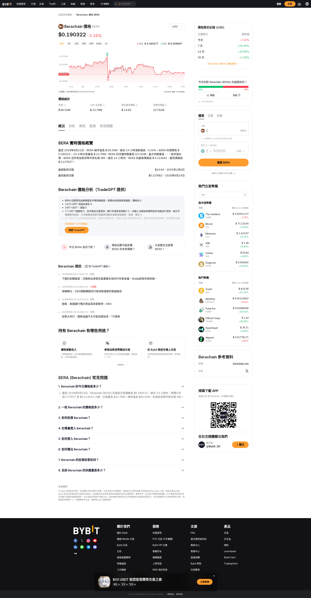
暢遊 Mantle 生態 (125, 539)
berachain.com (241, 363)
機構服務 (157, 557)
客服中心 (195, 551)
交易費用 (195, 569)
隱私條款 (179, 594)
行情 (33, 3)
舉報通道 (121, 563)
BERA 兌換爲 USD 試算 (223, 173)
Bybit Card (229, 557)
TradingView (231, 563)
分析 (72, 126)
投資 (92, 126)
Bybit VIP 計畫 (160, 545)
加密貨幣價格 (65, 14)
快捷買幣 (157, 532)
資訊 (82, 126)
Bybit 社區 (122, 545)
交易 (226, 532)
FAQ (193, 532)
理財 (226, 545)
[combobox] (222, 195)
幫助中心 (195, 545)
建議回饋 (195, 557)
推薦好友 (157, 551)
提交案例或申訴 (199, 539)
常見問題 (106, 126)
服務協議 (170, 594)
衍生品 (227, 539)
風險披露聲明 (124, 557)
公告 (119, 551)
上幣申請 (157, 563)
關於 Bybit (122, 532)
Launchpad (230, 551)
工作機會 (121, 569)
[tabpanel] (223, 142)
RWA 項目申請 (160, 569)
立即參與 (204, 581)
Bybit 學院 (196, 563)
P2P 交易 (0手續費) (163, 539)
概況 (61, 126)
